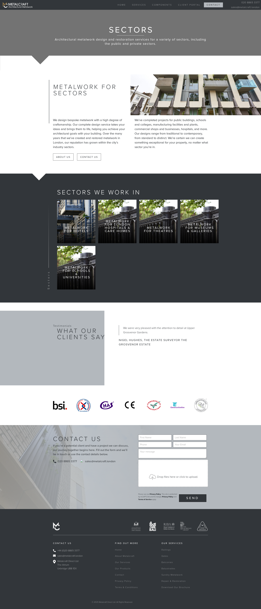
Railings (166, 549)
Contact (213, 5)
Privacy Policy (155, 494)
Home (122, 5)
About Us (63, 156)
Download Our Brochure (175, 587)
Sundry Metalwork (172, 574)
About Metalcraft (124, 556)
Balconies (167, 562)
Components (162, 5)
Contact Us (89, 156)
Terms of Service (145, 499)
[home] (16, 5)
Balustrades (168, 568)
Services (139, 5)
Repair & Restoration (173, 581)
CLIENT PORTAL (189, 5)
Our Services (122, 562)
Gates (164, 556)
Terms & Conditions (126, 587)
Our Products (122, 568)
